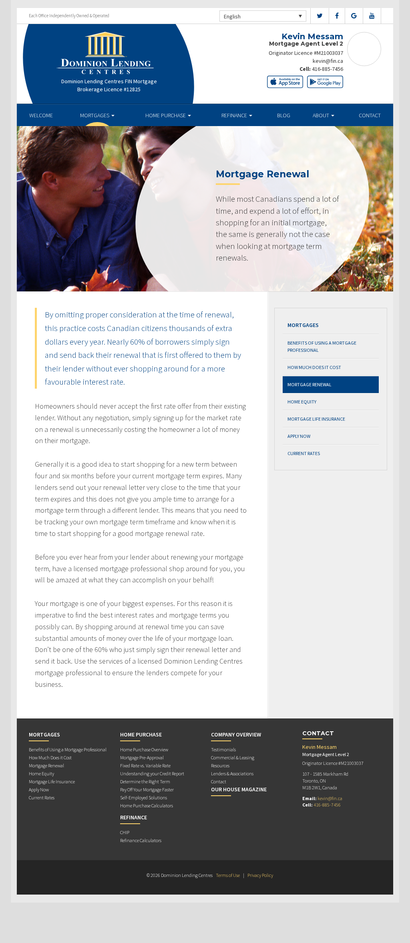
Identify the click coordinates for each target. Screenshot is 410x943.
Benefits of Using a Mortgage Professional (321, 346)
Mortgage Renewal (309, 384)
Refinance (234, 115)
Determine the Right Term (145, 781)
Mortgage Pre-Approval (142, 757)
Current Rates (303, 453)
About (321, 115)
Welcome (41, 115)
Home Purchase (166, 115)
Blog (283, 115)
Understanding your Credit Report (152, 773)
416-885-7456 (327, 68)
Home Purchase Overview (144, 749)
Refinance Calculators (140, 840)
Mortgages (95, 115)
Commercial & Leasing (232, 757)
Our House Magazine (239, 789)
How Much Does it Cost (314, 367)
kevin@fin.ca (328, 60)
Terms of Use (228, 875)
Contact (370, 115)
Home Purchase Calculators (146, 806)
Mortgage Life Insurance (316, 419)
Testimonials (223, 749)
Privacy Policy (260, 875)
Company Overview (236, 734)
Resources (220, 765)
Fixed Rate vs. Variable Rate (145, 765)
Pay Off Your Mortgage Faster (147, 790)
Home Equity (301, 402)
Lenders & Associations (232, 773)
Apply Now (298, 436)
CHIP (124, 832)
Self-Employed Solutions (143, 798)
